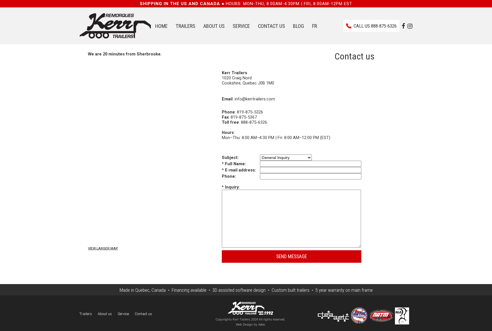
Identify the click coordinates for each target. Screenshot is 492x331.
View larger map (103, 248)
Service (241, 26)
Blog (298, 26)
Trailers (185, 26)
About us (214, 26)
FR (314, 26)
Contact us (271, 26)
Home (161, 26)
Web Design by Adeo (250, 324)
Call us (375, 26)
